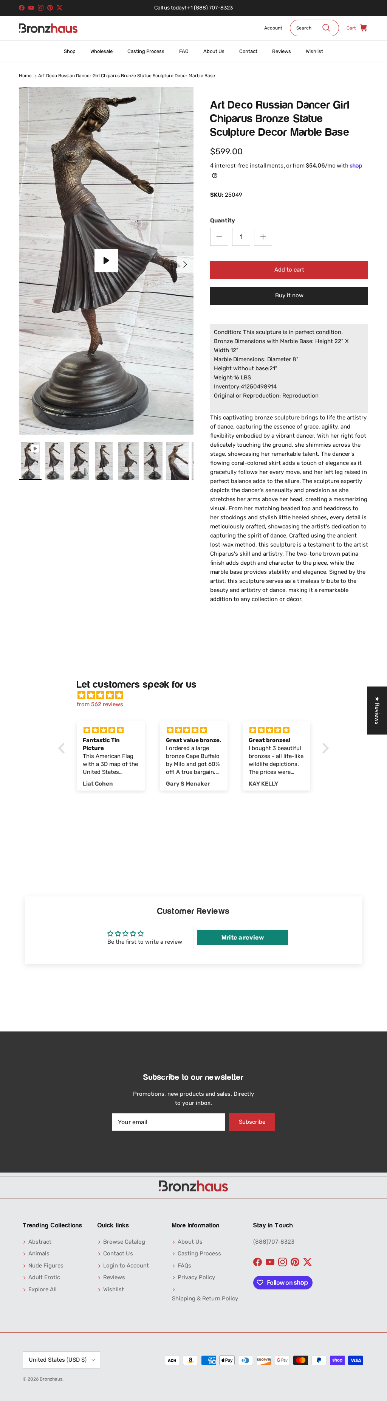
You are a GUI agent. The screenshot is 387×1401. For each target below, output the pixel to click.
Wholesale (101, 51)
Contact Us (118, 1253)
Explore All (42, 1289)
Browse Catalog (124, 1241)
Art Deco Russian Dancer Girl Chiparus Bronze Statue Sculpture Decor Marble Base (126, 76)
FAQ (184, 51)
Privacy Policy (196, 1277)
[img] (197, 695)
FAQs (184, 1265)
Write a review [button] (242, 937)
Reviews (281, 51)
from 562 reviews (100, 704)
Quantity (222, 220)
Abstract (39, 1241)
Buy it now (289, 295)
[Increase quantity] (263, 237)
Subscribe (252, 1121)
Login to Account (126, 1265)
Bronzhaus (51, 1379)
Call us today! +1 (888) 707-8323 (193, 8)
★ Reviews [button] (377, 710)
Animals (39, 1253)
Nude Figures (45, 1265)
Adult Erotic (44, 1277)
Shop (70, 51)
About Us (213, 51)
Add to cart (289, 269)
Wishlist (314, 51)
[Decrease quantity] (219, 237)
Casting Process (145, 51)
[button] (63, 748)
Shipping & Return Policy (205, 1298)
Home (25, 76)
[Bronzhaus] (48, 28)
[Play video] (106, 260)
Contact (248, 51)
